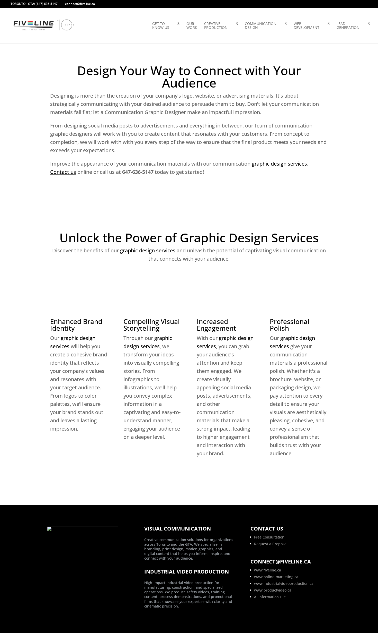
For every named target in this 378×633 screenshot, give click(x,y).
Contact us (63, 171)
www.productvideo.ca (272, 590)
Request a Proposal (270, 543)
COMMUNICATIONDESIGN (260, 26)
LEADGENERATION (348, 26)
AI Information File (270, 596)
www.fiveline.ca (267, 570)
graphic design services (279, 163)
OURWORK (191, 26)
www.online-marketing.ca (276, 576)
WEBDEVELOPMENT (306, 26)
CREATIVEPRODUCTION (216, 26)
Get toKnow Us (160, 26)
